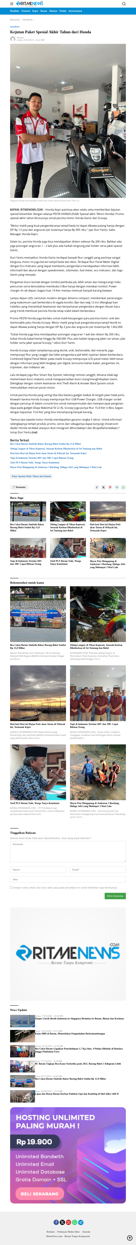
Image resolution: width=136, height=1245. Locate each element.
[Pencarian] (124, 4)
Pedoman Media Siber (68, 1232)
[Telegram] (80, 1222)
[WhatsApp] (74, 1222)
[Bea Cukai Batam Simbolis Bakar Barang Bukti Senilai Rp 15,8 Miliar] (28, 511)
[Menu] (12, 4)
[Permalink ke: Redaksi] (12, 38)
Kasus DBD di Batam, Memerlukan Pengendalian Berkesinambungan (70, 1033)
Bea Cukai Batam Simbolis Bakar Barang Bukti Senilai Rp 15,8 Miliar (45, 444)
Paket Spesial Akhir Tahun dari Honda (31, 476)
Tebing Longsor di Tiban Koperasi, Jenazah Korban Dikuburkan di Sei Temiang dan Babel (56, 448)
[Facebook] (56, 1222)
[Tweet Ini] (103, 487)
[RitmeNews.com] (29, 4)
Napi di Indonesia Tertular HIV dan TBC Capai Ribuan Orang (41, 458)
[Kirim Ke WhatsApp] (123, 487)
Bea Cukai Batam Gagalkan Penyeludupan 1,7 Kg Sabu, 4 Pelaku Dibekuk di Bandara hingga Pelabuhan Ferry (79, 1050)
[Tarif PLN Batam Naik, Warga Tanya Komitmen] (68, 548)
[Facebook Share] (96, 487)
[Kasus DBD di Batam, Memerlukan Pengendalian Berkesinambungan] (22, 1036)
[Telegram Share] (116, 487)
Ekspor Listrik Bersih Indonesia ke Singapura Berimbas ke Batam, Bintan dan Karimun (79, 1018)
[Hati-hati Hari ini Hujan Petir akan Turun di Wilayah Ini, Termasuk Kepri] (108, 511)
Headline (14, 26)
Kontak (86, 1232)
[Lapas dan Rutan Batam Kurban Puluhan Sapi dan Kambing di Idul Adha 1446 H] (22, 1096)
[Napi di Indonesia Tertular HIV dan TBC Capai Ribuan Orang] (28, 548)
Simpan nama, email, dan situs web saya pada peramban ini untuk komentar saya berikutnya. (65, 887)
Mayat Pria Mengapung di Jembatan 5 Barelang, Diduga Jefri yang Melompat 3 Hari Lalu (56, 467)
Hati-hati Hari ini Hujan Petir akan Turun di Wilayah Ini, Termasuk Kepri (48, 453)
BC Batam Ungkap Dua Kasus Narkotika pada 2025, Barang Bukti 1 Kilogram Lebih (78, 1064)
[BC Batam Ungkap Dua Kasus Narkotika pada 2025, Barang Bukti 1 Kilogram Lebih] (22, 1066)
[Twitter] (62, 1222)
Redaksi (20, 37)
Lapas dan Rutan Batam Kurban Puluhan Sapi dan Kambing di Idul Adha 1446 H (77, 1094)
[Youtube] (68, 1222)
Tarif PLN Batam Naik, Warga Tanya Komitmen (34, 462)
